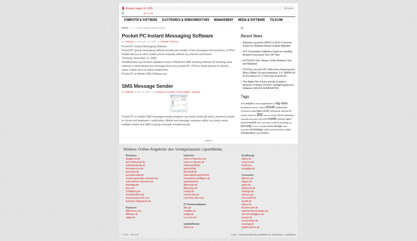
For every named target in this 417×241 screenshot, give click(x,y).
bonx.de (130, 188)
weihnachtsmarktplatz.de (255, 210)
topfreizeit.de (248, 188)
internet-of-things (270, 115)
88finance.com (133, 210)
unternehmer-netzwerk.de (139, 181)
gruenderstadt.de (135, 175)
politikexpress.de (250, 227)
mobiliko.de (190, 210)
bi (274, 104)
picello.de (247, 201)
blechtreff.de (190, 171)
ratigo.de (130, 217)
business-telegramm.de (138, 201)
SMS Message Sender (147, 86)
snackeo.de (248, 162)
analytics (250, 103)
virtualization (248, 132)
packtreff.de (190, 168)
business (254, 108)
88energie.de (190, 184)
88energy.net (190, 188)
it (281, 115)
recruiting (284, 122)
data (254, 111)
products (275, 123)
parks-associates (264, 123)
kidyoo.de (247, 181)
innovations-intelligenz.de (197, 178)
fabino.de (246, 158)
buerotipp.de (132, 184)
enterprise (275, 111)
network (281, 119)
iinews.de (189, 227)
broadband (246, 107)
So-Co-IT (134, 235)
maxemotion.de (250, 220)
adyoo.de (246, 204)
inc (260, 114)
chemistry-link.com (194, 197)
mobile (272, 118)
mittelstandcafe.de (135, 165)
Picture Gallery (183, 92)
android (258, 104)
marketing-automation (249, 119)
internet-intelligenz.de (253, 214)
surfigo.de (189, 191)
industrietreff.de (192, 165)
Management (223, 20)
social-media (266, 126)
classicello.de (249, 197)
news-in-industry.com (195, 158)
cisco (262, 107)
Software (164, 41)
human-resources (248, 115)
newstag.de (248, 223)
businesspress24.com (137, 197)
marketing (288, 115)
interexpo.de (132, 171)
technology (256, 129)
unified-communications (274, 130)
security (246, 126)
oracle (252, 122)
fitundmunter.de (250, 207)
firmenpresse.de (134, 168)
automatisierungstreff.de (196, 175)
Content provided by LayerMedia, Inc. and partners (260, 235)
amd (243, 103)
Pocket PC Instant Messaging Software (167, 36)
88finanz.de (132, 214)
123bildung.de (133, 191)
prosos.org (247, 194)
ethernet (284, 111)
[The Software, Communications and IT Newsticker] (147, 13)
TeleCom (276, 20)
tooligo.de (189, 214)
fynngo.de (247, 217)
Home (125, 27)
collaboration (281, 107)
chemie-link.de (191, 194)
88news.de (247, 178)
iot (279, 115)
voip (258, 133)
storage (277, 126)
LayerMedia (290, 235)
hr (290, 110)
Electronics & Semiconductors (185, 20)
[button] (7, 234)
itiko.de (187, 207)
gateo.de (246, 184)
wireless (264, 132)
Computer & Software (140, 20)
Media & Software (251, 20)
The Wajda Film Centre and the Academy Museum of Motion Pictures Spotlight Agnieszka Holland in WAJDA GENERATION (268, 84)
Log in (234, 235)
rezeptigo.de (248, 168)
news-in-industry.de (194, 162)
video (288, 129)
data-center (262, 110)
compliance (246, 111)
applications (267, 103)
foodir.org (246, 165)
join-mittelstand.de (135, 162)
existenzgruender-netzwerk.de (142, 178)
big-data (282, 103)
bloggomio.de (133, 158)
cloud (269, 107)
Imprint (208, 141)
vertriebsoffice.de (135, 194)
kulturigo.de (248, 191)
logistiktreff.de (191, 181)
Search (290, 8)
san (290, 123)
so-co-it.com (190, 217)
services (255, 126)
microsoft (262, 119)
